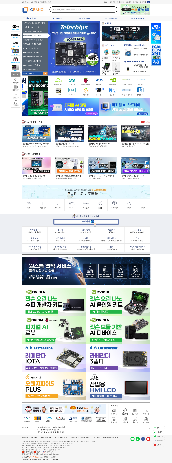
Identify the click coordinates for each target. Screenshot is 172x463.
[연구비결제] (48, 419)
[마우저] (72, 419)
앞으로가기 (148, 13)
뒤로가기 (145, 13)
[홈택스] (37, 419)
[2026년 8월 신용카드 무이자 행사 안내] (38, 2)
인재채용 (34, 437)
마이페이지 (120, 2)
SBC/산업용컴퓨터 (111, 18)
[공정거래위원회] (26, 419)
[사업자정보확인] (66, 441)
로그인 (106, 2)
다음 (95, 50)
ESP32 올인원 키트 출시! (31, 52)
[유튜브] (148, 439)
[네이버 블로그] (132, 439)
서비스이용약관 (46, 437)
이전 (95, 46)
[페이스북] (143, 439)
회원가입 (128, 2)
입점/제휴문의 (85, 437)
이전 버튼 (149, 428)
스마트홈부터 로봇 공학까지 (32, 61)
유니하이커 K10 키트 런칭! (31, 27)
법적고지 (74, 437)
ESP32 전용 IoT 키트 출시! (31, 48)
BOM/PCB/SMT (85, 18)
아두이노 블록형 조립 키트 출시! (33, 44)
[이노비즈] (60, 419)
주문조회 (136, 2)
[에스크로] (86, 419)
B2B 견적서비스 (59, 18)
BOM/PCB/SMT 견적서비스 (31, 65)
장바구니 (144, 2)
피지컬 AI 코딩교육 (137, 18)
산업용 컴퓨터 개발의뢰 (30, 69)
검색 (113, 9)
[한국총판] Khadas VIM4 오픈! (32, 56)
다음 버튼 (149, 430)
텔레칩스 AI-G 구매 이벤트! (32, 35)
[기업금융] (101, 419)
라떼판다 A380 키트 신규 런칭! (32, 40)
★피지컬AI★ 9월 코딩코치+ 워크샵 (34, 23)
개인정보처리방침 (61, 437)
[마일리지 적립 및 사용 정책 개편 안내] (50, 432)
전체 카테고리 (31, 18)
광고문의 (97, 437)
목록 (95, 54)
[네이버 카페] (138, 439)
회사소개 (25, 437)
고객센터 (112, 2)
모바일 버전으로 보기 (110, 437)
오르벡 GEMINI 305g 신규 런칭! (33, 31)
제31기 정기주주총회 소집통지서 (48, 429)
